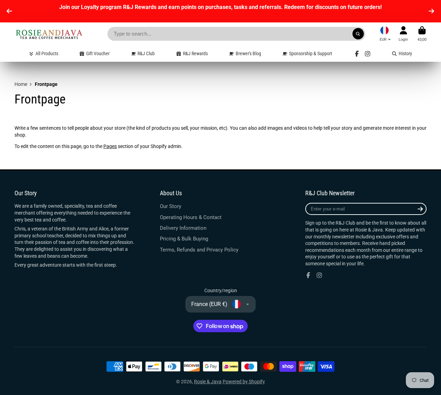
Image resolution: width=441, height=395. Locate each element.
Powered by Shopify (244, 381)
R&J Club (146, 53)
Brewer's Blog (248, 53)
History (405, 53)
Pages (110, 146)
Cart (422, 33)
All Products (46, 53)
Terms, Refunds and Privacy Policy (199, 250)
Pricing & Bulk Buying (184, 239)
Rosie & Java (208, 381)
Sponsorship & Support (310, 53)
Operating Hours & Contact (191, 217)
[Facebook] (357, 54)
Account (403, 33)
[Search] (358, 34)
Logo (48, 34)
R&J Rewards (195, 53)
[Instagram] (368, 54)
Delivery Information (183, 228)
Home (20, 84)
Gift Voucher (98, 53)
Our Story (170, 206)
